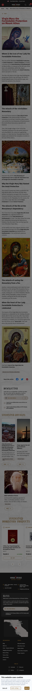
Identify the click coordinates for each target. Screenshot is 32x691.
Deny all (4, 688)
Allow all (27, 688)
